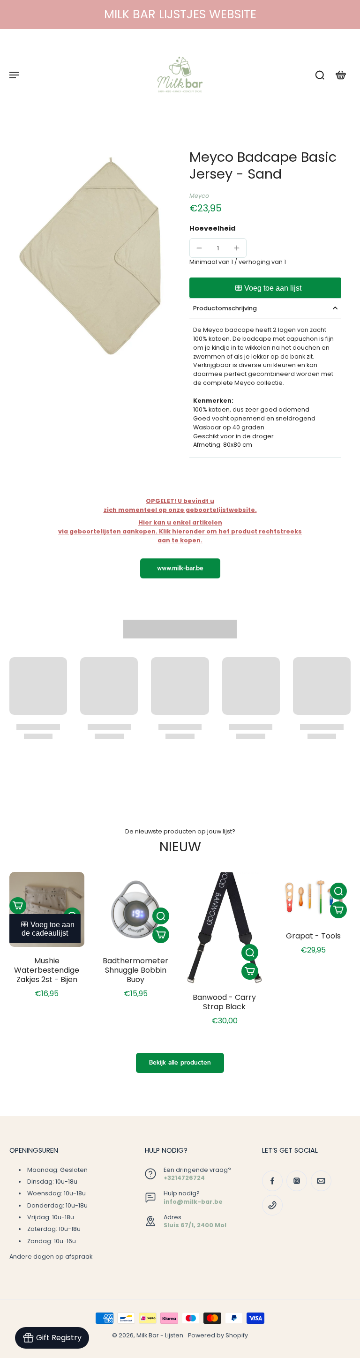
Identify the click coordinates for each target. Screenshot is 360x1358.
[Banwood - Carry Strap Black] (224, 927)
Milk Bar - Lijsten (159, 1335)
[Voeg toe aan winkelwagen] (17, 905)
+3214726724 (184, 1178)
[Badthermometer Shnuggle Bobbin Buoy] (135, 909)
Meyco (199, 196)
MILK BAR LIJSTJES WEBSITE (180, 14)
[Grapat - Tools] (313, 897)
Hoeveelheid (212, 228)
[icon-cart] (340, 74)
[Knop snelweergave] (160, 916)
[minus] (199, 248)
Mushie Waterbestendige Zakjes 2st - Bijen (46, 970)
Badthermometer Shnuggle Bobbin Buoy (135, 970)
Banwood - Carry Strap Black (224, 1002)
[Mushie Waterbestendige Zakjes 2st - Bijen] (46, 909)
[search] (319, 74)
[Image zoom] (90, 256)
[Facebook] (272, 1180)
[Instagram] (296, 1180)
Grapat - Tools (313, 935)
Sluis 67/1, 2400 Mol (195, 1225)
